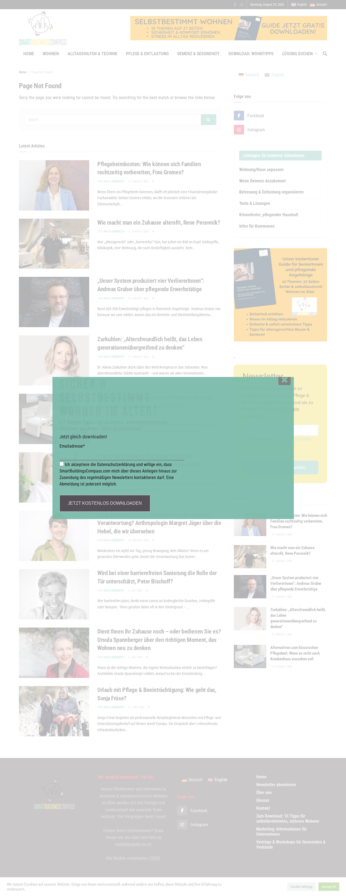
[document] (173, 448)
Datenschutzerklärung (116, 464)
